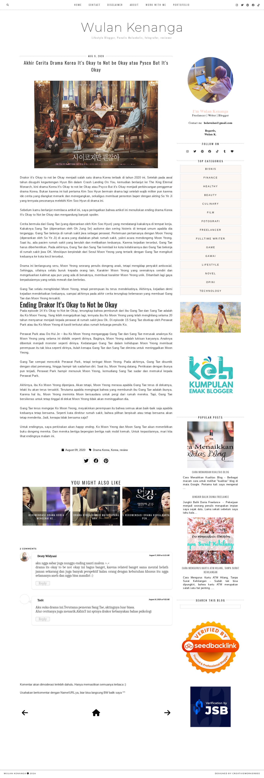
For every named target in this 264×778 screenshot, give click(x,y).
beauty (210, 195)
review (124, 450)
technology (211, 291)
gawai (210, 256)
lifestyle (210, 264)
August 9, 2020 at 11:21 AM (159, 555)
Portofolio (181, 4)
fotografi (211, 221)
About (134, 4)
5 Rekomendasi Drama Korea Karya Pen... (96, 516)
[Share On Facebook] (96, 460)
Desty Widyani (47, 556)
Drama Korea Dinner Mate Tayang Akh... (46, 516)
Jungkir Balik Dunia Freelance (210, 497)
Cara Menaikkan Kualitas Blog (210, 472)
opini (210, 282)
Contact (94, 4)
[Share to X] (86, 460)
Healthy (210, 186)
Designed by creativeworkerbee (237, 773)
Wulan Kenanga (132, 27)
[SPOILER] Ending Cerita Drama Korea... (146, 516)
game (210, 247)
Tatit (40, 600)
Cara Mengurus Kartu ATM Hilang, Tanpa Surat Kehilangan (210, 570)
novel (210, 273)
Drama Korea (101, 450)
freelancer (210, 230)
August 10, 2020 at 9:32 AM (159, 599)
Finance (211, 177)
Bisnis (210, 169)
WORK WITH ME (156, 4)
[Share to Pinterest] (106, 460)
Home (78, 4)
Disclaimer (115, 4)
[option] (46, 506)
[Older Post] (167, 713)
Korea (114, 450)
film (211, 212)
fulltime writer (210, 238)
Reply (43, 583)
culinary (210, 203)
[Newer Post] (25, 713)
